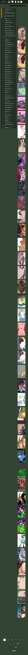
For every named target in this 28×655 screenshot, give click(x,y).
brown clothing (8, 105)
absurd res (7, 9)
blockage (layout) (8, 82)
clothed (6, 116)
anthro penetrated (8, 32)
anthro (6, 28)
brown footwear (8, 107)
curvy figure (7, 122)
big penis (7, 61)
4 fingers (7, 20)
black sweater (8, 78)
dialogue (6, 127)
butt (6, 113)
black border (7, 63)
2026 (6, 18)
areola (6, 38)
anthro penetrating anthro (10, 35)
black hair (7, 75)
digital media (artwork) (9, 15)
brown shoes (7, 109)
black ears (7, 69)
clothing (6, 118)
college (6, 120)
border (6, 99)
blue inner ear (8, 88)
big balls (6, 56)
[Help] (21, 2)
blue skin (7, 90)
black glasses (7, 73)
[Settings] (18, 2)
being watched (8, 52)
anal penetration (8, 26)
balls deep (7, 50)
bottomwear (7, 101)
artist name (7, 46)
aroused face (7, 42)
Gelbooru (15, 647)
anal (6, 24)
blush (6, 94)
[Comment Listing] (12, 2)
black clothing (8, 65)
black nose (7, 76)
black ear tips (7, 67)
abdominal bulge (8, 22)
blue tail (6, 92)
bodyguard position (9, 97)
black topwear (8, 80)
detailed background (9, 124)
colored (6, 11)
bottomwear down (8, 103)
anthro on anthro (8, 30)
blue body (7, 84)
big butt (6, 57)
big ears (6, 59)
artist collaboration (9, 44)
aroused (6, 40)
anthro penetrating (9, 34)
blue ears (7, 86)
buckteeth (7, 111)
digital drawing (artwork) (10, 12)
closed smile (7, 114)
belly (6, 54)
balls (6, 48)
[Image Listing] (9, 2)
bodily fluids (7, 95)
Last (18, 643)
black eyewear (8, 71)
